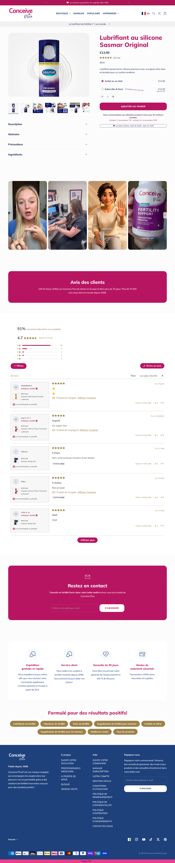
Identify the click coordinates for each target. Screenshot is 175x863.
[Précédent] (46, 2)
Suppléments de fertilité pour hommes (116, 723)
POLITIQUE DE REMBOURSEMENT (102, 796)
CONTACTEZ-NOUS (103, 826)
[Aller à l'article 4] (50, 108)
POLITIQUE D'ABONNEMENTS (102, 820)
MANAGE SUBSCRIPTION (101, 770)
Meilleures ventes (99, 731)
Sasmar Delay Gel (28, 461)
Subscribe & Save (124, 89)
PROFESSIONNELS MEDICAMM (70, 770)
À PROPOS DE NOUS (68, 778)
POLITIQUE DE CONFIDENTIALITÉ (102, 804)
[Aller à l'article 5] (62, 108)
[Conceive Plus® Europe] (21, 13)
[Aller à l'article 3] (38, 108)
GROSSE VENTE (69, 789)
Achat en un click (113, 81)
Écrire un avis (155, 366)
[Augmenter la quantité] (113, 96)
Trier (133, 375)
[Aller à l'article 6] (75, 108)
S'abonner (112, 608)
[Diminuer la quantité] (102, 96)
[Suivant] (129, 2)
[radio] (102, 81)
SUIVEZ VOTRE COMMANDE (100, 762)
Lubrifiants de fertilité (24, 723)
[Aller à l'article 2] (25, 108)
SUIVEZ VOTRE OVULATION (68, 762)
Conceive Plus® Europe (156, 853)
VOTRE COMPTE (101, 776)
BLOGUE (65, 784)
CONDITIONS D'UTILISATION (100, 787)
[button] (110, 58)
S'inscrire (145, 788)
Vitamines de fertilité (54, 723)
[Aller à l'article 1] (13, 108)
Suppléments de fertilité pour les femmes (62, 731)
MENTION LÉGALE (102, 781)
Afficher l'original (87, 398)
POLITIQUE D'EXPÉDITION (100, 812)
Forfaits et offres (153, 723)
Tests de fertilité (81, 723)
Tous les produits (125, 731)
